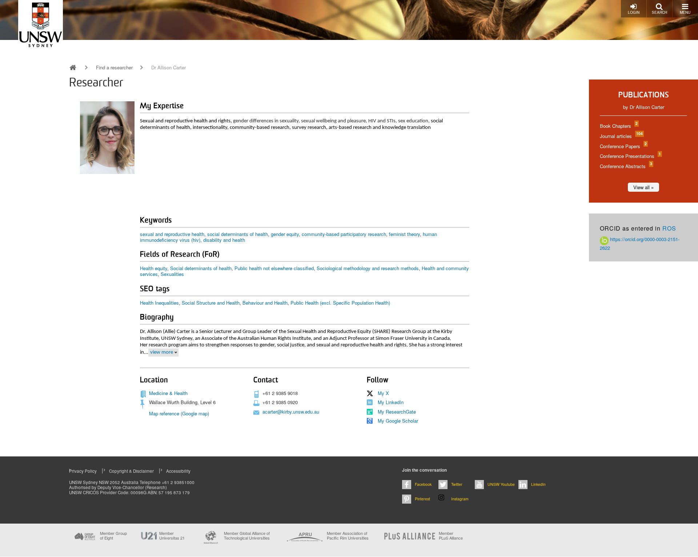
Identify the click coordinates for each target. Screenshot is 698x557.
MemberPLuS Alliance (451, 535)
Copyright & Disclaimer (131, 470)
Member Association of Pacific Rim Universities (348, 536)
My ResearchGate (397, 411)
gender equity (285, 234)
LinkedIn (538, 484)
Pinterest (422, 498)
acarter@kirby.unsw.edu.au (290, 411)
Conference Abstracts (625, 166)
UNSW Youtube (501, 484)
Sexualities (172, 274)
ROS (669, 228)
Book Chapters (618, 125)
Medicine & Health (168, 393)
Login (633, 12)
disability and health (224, 239)
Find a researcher (114, 67)
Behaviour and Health (265, 302)
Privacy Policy (83, 470)
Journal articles (621, 136)
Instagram (460, 498)
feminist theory (404, 234)
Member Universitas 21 (172, 535)
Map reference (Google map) (179, 413)
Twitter (456, 484)
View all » (643, 187)
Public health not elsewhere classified (274, 268)
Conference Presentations (630, 156)
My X (383, 393)
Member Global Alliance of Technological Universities (247, 536)
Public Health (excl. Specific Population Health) (340, 302)
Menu (685, 12)
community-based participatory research (344, 234)
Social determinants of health (201, 268)
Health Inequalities (159, 302)
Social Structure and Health (211, 302)
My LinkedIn (391, 402)
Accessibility (178, 470)
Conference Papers (623, 146)
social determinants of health (237, 234)
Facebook (423, 484)
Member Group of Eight (113, 535)
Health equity (153, 268)
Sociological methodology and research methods (368, 268)
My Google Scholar (398, 420)
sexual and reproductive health (172, 234)
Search (659, 12)
